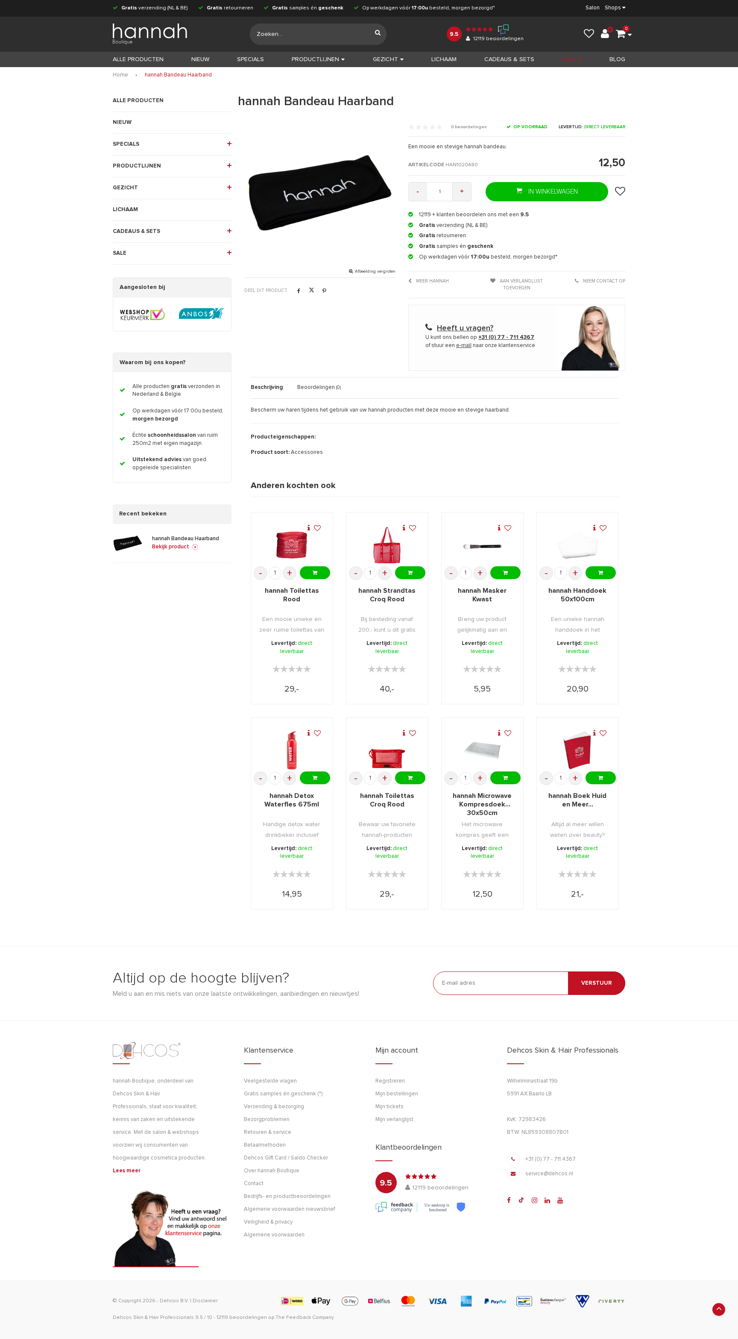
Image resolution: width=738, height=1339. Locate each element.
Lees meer (127, 1171)
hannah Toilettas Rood (292, 595)
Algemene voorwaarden (274, 1235)
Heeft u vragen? (465, 328)
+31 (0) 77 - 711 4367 (550, 1159)
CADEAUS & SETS (509, 59)
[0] (620, 34)
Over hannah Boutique (271, 1171)
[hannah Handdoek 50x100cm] (577, 545)
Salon (593, 8)
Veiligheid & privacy (268, 1222)
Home (120, 75)
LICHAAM (444, 59)
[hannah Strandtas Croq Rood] (386, 545)
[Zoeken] (378, 34)
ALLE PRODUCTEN (138, 100)
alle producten (138, 59)
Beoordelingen (319, 387)
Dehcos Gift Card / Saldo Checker (286, 1158)
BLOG (617, 59)
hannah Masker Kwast (482, 595)
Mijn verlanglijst (394, 1119)
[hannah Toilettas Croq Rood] (386, 750)
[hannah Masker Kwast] (482, 545)
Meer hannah (432, 281)
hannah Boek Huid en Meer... (577, 800)
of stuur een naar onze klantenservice (480, 345)
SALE (569, 59)
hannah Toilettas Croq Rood (387, 800)
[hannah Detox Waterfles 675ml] (291, 750)
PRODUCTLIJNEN (315, 59)
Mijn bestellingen (396, 1094)
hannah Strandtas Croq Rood (387, 595)
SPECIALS (250, 59)
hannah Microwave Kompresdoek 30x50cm (482, 804)
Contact (254, 1183)
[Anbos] (201, 314)
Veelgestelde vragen (270, 1081)
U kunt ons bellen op (479, 337)
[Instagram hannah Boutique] (534, 1200)
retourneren (230, 8)
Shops (613, 8)
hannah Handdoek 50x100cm (577, 595)
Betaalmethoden (265, 1145)
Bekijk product (170, 547)
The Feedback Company (304, 1317)
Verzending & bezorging (274, 1106)
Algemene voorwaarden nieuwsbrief (289, 1209)
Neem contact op (603, 281)
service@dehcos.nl (549, 1174)
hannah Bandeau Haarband (178, 75)
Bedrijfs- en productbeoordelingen (287, 1196)
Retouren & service (267, 1132)
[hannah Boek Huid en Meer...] (577, 750)
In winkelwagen (552, 191)
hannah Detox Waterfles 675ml (291, 800)
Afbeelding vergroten (375, 271)
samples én (307, 8)
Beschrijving (267, 387)
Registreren (390, 1081)
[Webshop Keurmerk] (142, 314)
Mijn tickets (389, 1106)
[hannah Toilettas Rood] (291, 545)
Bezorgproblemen (267, 1119)
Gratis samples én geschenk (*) (283, 1094)
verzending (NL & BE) (154, 8)
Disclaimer (205, 1301)
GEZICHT (385, 59)
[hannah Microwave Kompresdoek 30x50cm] (482, 750)
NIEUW (200, 59)
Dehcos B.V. (174, 1301)
